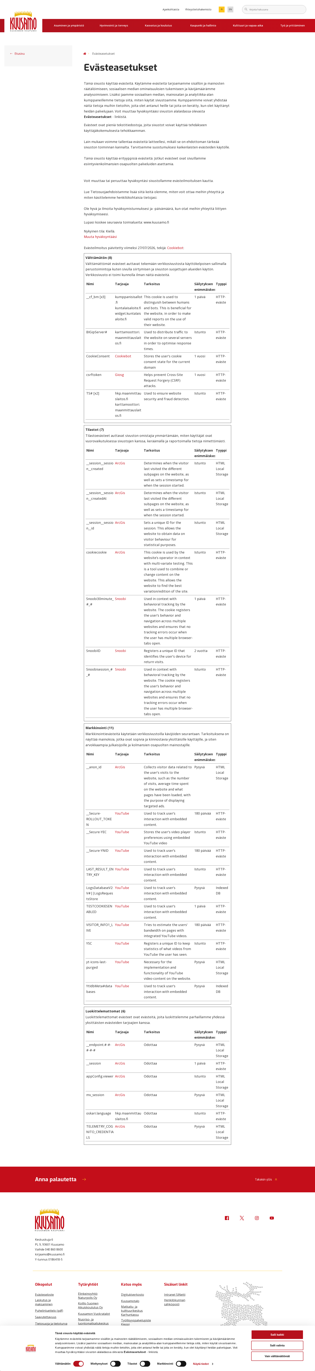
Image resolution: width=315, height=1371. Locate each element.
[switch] (115, 1364)
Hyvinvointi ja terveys (114, 25)
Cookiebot (175, 248)
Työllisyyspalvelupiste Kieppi (136, 1322)
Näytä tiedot (201, 1363)
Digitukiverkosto (132, 1295)
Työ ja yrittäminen (292, 25)
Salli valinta (277, 1345)
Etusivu (19, 54)
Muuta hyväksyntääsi (100, 236)
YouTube (122, 813)
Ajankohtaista (171, 9)
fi (223, 10)
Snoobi (120, 599)
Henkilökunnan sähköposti (174, 1302)
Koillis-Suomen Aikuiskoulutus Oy (90, 1305)
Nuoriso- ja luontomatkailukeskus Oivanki (93, 1323)
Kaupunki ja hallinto (203, 25)
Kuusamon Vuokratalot (94, 1314)
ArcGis (120, 463)
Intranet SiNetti (174, 1295)
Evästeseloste (44, 1295)
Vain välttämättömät (277, 1356)
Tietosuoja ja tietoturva (51, 1324)
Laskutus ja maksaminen (43, 1302)
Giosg (119, 374)
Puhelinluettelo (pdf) (49, 1311)
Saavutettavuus (45, 1317)
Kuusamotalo (130, 1301)
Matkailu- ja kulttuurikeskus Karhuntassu (132, 1311)
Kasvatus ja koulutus (158, 25)
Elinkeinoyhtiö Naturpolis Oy (88, 1296)
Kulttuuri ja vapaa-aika (248, 25)
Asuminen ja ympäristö (69, 25)
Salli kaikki (277, 1334)
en (231, 10)
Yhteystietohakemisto (198, 9)
